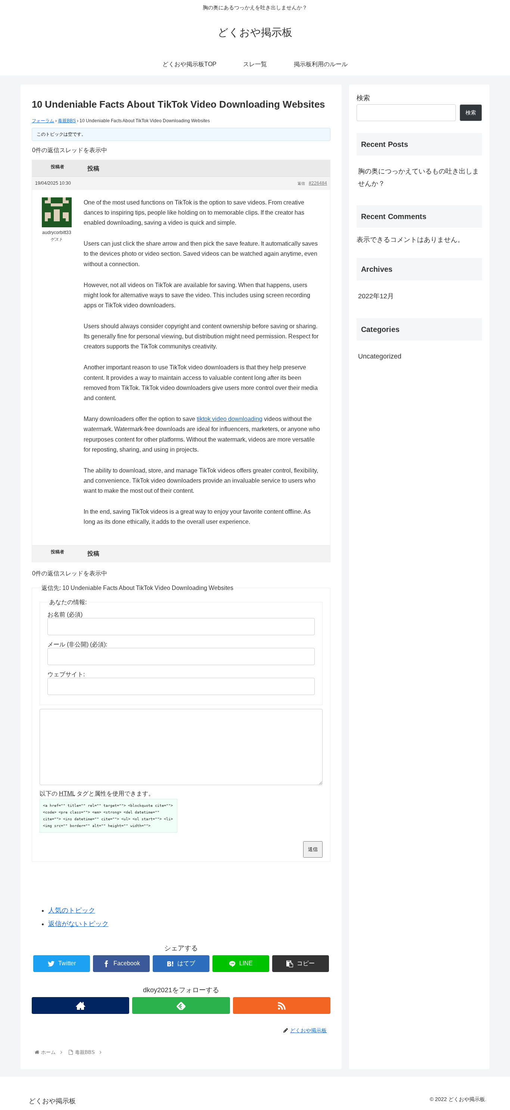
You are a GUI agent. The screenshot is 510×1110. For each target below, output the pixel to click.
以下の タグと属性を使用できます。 (97, 793)
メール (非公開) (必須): (77, 644)
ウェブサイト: (66, 674)
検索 (363, 98)
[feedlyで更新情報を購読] (181, 1005)
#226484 (318, 183)
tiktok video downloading (229, 419)
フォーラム (43, 120)
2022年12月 (376, 296)
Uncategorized (379, 356)
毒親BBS (67, 120)
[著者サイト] (80, 1005)
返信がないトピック (78, 924)
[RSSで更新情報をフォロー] (281, 1005)
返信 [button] (301, 183)
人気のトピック (71, 910)
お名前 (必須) (65, 614)
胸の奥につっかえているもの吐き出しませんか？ (418, 177)
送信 (313, 849)
